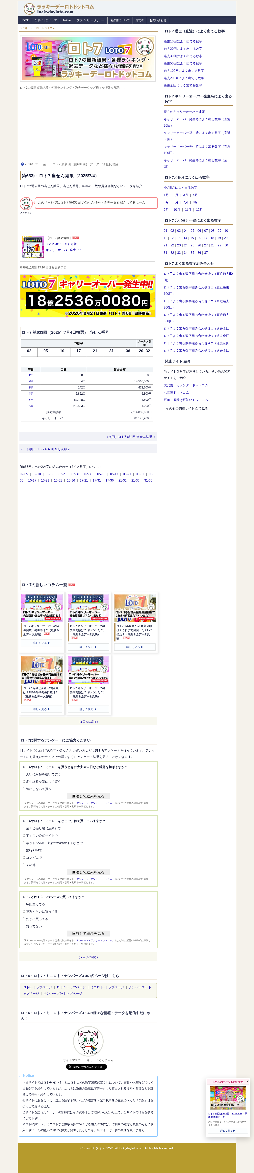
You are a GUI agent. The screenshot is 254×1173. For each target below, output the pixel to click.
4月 (195, 195)
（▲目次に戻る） (88, 721)
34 (186, 252)
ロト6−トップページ (37, 987)
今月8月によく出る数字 (180, 187)
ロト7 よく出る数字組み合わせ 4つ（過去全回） (198, 343)
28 (213, 245)
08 (213, 230)
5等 (31, 399)
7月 (185, 202)
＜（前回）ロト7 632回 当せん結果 (45, 449)
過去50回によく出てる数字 (183, 63)
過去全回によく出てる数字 (183, 85)
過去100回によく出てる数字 (184, 70)
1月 (166, 195)
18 (212, 238)
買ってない (34, 926)
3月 (185, 195)
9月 (166, 209)
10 (226, 230)
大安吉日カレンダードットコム (186, 385)
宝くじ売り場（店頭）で (43, 828)
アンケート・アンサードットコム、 (95, 803)
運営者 (140, 20)
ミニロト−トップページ (107, 987)
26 (199, 245)
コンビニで (34, 857)
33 (179, 252)
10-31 (58, 480)
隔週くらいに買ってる (42, 911)
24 (186, 245)
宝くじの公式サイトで (42, 835)
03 (179, 230)
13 (178, 238)
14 (185, 238)
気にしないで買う (38, 789)
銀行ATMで (34, 850)
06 (199, 230)
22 (172, 245)
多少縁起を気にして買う (43, 781)
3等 (31, 387)
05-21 (127, 474)
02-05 (24, 474)
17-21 (84, 480)
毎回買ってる (35, 904)
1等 (31, 375)
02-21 (63, 474)
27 (206, 245)
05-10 (101, 474)
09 (219, 230)
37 (206, 252)
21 (165, 245)
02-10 (37, 474)
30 (226, 245)
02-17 (50, 474)
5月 (166, 202)
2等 (31, 381)
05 (192, 230)
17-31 (97, 480)
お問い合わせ (158, 20)
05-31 (140, 474)
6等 (31, 406)
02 (172, 230)
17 (205, 238)
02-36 (88, 474)
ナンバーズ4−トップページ (63, 993)
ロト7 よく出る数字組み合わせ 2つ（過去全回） (198, 328)
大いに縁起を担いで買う (43, 774)
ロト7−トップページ (71, 987)
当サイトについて (46, 20)
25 (192, 245)
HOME (25, 20)
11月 (188, 209)
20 (226, 238)
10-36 (71, 480)
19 (219, 238)
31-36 (148, 480)
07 (206, 230)
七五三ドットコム (176, 392)
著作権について (120, 20)
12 (172, 238)
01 (165, 230)
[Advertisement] (88, 125)
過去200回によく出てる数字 (184, 78)
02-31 (75, 474)
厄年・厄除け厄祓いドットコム (186, 400)
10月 (176, 209)
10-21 (45, 480)
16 (199, 238)
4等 (31, 393)
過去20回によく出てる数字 (183, 48)
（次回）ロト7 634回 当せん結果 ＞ (130, 436)
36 (199, 252)
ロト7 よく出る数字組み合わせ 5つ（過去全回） (198, 350)
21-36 (135, 480)
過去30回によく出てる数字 (183, 56)
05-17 (114, 474)
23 (179, 245)
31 (165, 252)
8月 (195, 202)
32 (172, 252)
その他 (31, 865)
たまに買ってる (37, 919)
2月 (175, 195)
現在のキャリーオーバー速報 (184, 111)
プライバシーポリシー (91, 20)
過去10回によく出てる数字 (183, 41)
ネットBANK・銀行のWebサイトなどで (54, 843)
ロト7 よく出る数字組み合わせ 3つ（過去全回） (198, 335)
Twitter (67, 20)
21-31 (122, 480)
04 (186, 230)
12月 (199, 209)
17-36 (110, 480)
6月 (175, 202)
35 (192, 252)
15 (192, 238)
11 (165, 238)
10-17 (32, 480)
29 (219, 245)
